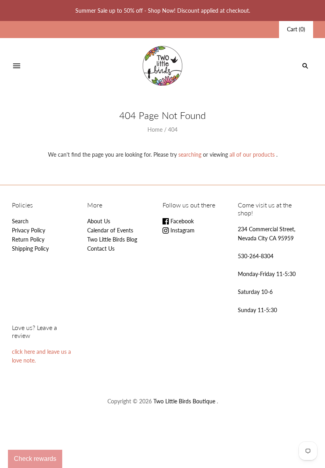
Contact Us (101, 248)
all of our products (252, 154)
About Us (98, 221)
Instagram (182, 230)
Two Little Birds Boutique (184, 401)
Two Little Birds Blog (112, 239)
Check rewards (35, 458)
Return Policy (28, 239)
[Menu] (16, 65)
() (296, 29)
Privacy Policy (28, 230)
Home (154, 129)
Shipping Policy (30, 248)
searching (189, 154)
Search (20, 221)
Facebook (181, 221)
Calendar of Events (110, 230)
